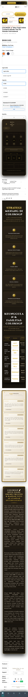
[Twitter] (9, 198)
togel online (6, 71)
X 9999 (5, 88)
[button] (16, 182)
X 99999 (5, 92)
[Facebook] (7, 198)
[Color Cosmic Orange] (3, 53)
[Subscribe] (21, 673)
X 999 (4, 83)
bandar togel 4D (7, 75)
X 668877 (5, 96)
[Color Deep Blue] (8, 53)
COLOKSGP (17, 686)
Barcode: (10, 33)
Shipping (8, 42)
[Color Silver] (12, 53)
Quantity (4, 114)
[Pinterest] (11, 198)
